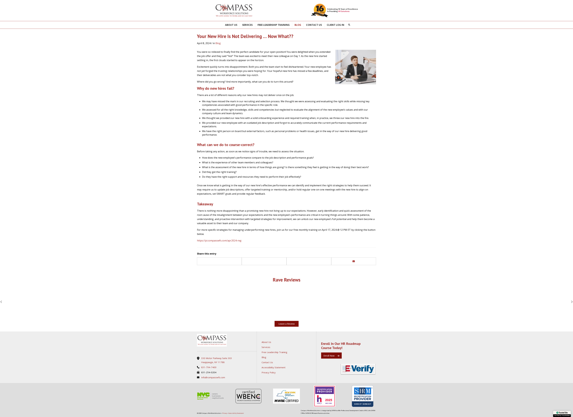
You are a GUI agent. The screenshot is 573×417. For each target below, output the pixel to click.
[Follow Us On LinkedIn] (336, 369)
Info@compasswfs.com (213, 377)
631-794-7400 (208, 367)
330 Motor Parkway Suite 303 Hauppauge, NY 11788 (216, 360)
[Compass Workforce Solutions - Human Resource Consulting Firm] (234, 10)
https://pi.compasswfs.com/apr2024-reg (219, 240)
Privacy (224, 413)
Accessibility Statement (273, 367)
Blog (298, 25)
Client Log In (335, 25)
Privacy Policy (269, 372)
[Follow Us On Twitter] (327, 369)
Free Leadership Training (274, 25)
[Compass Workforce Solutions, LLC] (227, 340)
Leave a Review (286, 323)
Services (247, 25)
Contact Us (314, 25)
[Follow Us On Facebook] (322, 369)
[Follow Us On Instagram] (332, 369)
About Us (231, 25)
